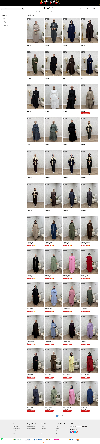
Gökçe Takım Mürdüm (31, 176)
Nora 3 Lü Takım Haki (48, 407)
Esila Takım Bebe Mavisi (49, 341)
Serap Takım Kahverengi (85, 242)
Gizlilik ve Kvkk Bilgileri (31, 426)
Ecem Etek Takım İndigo (31, 143)
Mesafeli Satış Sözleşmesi (32, 431)
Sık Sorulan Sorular (16, 428)
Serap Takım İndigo (48, 242)
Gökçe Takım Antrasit (49, 176)
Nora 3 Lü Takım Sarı (66, 374)
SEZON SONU (63, 12)
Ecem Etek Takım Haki (49, 143)
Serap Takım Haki (66, 242)
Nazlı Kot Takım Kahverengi (50, 209)
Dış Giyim (45, 12)
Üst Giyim (38, 12)
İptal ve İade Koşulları (31, 430)
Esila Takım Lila (83, 341)
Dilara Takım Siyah (30, 308)
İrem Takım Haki (30, 76)
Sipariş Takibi (15, 430)
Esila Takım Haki (84, 308)
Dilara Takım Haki (48, 275)
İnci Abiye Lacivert (84, 76)
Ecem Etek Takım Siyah (67, 143)
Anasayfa (43, 426)
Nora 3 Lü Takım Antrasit (31, 407)
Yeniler (28, 12)
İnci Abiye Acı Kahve (66, 76)
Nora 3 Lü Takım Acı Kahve (49, 374)
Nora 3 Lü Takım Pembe (67, 407)
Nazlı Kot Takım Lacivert (67, 209)
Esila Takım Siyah (30, 374)
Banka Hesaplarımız (17, 431)
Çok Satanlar (70, 12)
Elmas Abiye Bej (30, 43)
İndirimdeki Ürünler (45, 430)
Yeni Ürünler (43, 428)
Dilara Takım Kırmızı (84, 275)
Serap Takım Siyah (30, 275)
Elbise (32, 12)
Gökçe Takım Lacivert (67, 176)
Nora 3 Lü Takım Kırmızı (85, 374)
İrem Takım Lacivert (66, 43)
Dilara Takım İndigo (48, 308)
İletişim (14, 433)
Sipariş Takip (43, 431)
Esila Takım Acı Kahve (30, 341)
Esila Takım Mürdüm (66, 341)
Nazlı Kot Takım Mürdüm (85, 209)
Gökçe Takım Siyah (84, 176)
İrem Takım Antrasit (48, 43)
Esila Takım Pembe (66, 308)
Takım (57, 12)
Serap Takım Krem (30, 242)
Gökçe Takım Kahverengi (31, 209)
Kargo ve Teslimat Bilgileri (32, 428)
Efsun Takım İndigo (84, 407)
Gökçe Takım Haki (84, 143)
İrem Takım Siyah (48, 76)
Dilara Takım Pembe (66, 275)
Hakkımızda (15, 426)
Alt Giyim (51, 12)
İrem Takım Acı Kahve (85, 43)
